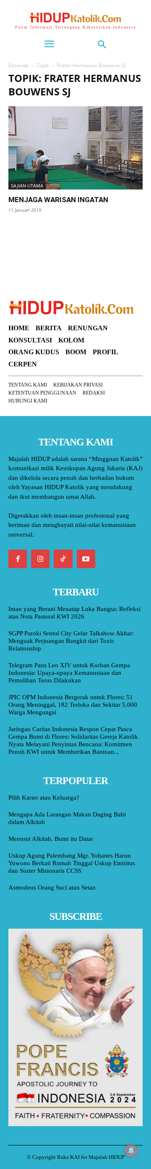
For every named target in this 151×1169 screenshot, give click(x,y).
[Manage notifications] (131, 1150)
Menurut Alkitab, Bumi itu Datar (50, 838)
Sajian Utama (27, 185)
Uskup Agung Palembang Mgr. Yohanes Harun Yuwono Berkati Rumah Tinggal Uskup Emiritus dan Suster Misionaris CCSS (71, 863)
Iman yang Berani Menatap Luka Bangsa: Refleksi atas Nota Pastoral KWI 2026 (74, 613)
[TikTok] (63, 559)
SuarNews (22, 231)
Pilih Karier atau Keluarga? (43, 797)
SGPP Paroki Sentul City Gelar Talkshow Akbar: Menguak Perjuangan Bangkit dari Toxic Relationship (71, 641)
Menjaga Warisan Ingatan (58, 199)
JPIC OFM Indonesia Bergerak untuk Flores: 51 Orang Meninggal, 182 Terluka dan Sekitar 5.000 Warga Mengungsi (72, 705)
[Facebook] (17, 559)
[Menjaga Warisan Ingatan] (75, 148)
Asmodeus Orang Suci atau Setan (52, 887)
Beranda (18, 65)
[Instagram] (40, 559)
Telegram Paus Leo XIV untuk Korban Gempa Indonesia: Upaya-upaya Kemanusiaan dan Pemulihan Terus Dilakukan (69, 673)
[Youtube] (86, 559)
